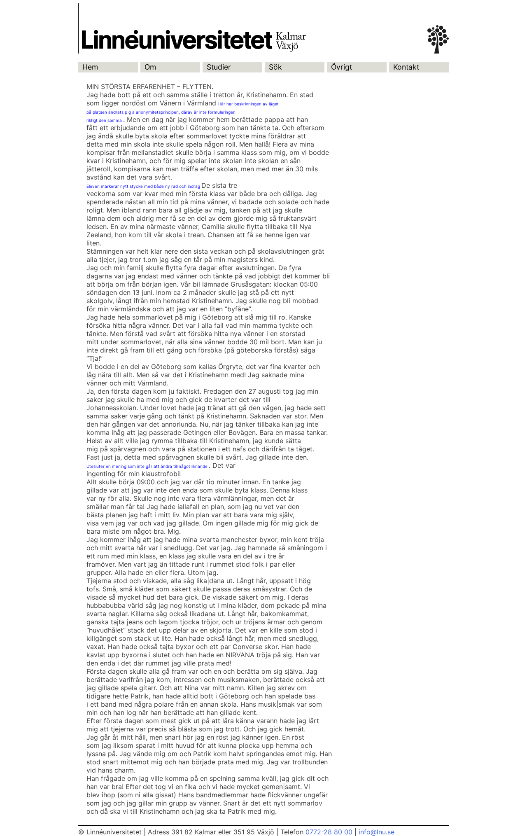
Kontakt (406, 67)
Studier (219, 67)
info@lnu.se (376, 832)
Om (150, 67)
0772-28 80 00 (328, 832)
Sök (275, 67)
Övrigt (341, 67)
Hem (90, 67)
